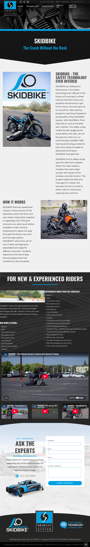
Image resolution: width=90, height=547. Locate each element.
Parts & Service (72, 6)
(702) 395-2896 (48, 2)
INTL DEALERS (63, 2)
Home (20, 6)
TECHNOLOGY (32, 6)
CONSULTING (48, 6)
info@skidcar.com (74, 539)
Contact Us (78, 2)
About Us (59, 6)
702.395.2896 (62, 539)
